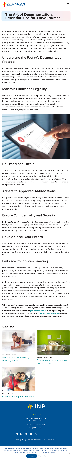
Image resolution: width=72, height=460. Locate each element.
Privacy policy (42, 456)
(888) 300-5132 (39, 425)
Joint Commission (49, 440)
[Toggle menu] (68, 4)
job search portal (38, 311)
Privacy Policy (21, 440)
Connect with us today (48, 313)
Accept (32, 456)
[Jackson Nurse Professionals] (15, 4)
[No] (70, 453)
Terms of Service (34, 440)
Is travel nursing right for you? (18, 396)
